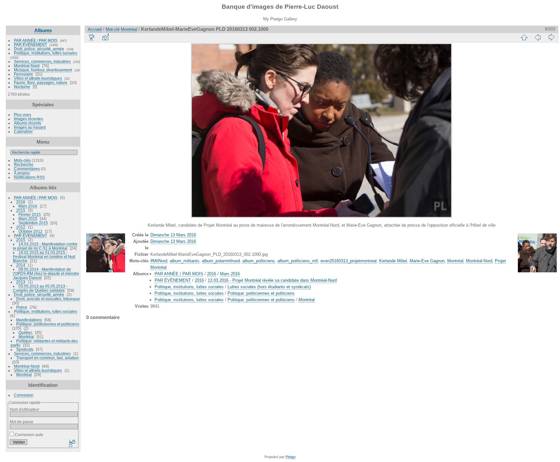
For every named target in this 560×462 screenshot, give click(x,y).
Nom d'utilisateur (24, 409)
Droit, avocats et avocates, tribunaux (48, 299)
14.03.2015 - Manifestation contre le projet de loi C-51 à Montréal (45, 246)
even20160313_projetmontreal (349, 260)
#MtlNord (158, 260)
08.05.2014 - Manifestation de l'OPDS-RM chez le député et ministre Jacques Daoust (46, 273)
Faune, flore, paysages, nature (40, 82)
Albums (43, 30)
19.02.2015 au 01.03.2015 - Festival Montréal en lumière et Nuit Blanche (44, 256)
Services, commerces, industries (42, 61)
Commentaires (27, 169)
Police (21, 307)
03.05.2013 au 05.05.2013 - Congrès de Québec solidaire (40, 288)
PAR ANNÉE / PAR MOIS (35, 40)
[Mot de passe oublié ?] (71, 443)
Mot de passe (21, 422)
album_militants (184, 260)
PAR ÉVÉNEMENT (30, 44)
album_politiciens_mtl (297, 260)
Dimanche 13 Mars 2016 (173, 234)
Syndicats (24, 349)
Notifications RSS (29, 177)
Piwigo (291, 457)
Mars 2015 (27, 219)
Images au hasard (30, 127)
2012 (20, 227)
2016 (20, 202)
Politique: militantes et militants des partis (44, 343)
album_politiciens (258, 260)
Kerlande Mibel (393, 260)
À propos (22, 173)
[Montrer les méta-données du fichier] (105, 37)
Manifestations (29, 320)
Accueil (95, 29)
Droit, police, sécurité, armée (39, 49)
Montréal (26, 337)
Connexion (23, 395)
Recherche (23, 164)
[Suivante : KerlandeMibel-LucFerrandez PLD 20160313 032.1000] (551, 37)
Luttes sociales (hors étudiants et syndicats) (269, 286)
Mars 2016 (27, 206)
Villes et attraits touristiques (38, 78)
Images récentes (28, 119)
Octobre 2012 (30, 231)
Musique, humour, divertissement (43, 70)
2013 (20, 282)
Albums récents (27, 123)
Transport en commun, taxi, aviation (47, 358)
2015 (20, 210)
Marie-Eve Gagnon (427, 260)
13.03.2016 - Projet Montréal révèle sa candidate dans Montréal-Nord (272, 280)
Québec (25, 332)
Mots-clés (22, 160)
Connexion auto (28, 434)
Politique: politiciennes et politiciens (47, 324)
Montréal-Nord (27, 66)
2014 (20, 265)
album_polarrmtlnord (221, 260)
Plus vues (22, 115)
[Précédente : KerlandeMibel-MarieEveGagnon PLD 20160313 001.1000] (537, 37)
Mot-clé (113, 29)
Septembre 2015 (33, 223)
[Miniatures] (524, 37)
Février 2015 (29, 214)
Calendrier (23, 131)
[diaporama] (92, 37)
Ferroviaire (23, 74)
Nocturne (22, 87)
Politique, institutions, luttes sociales (45, 53)
